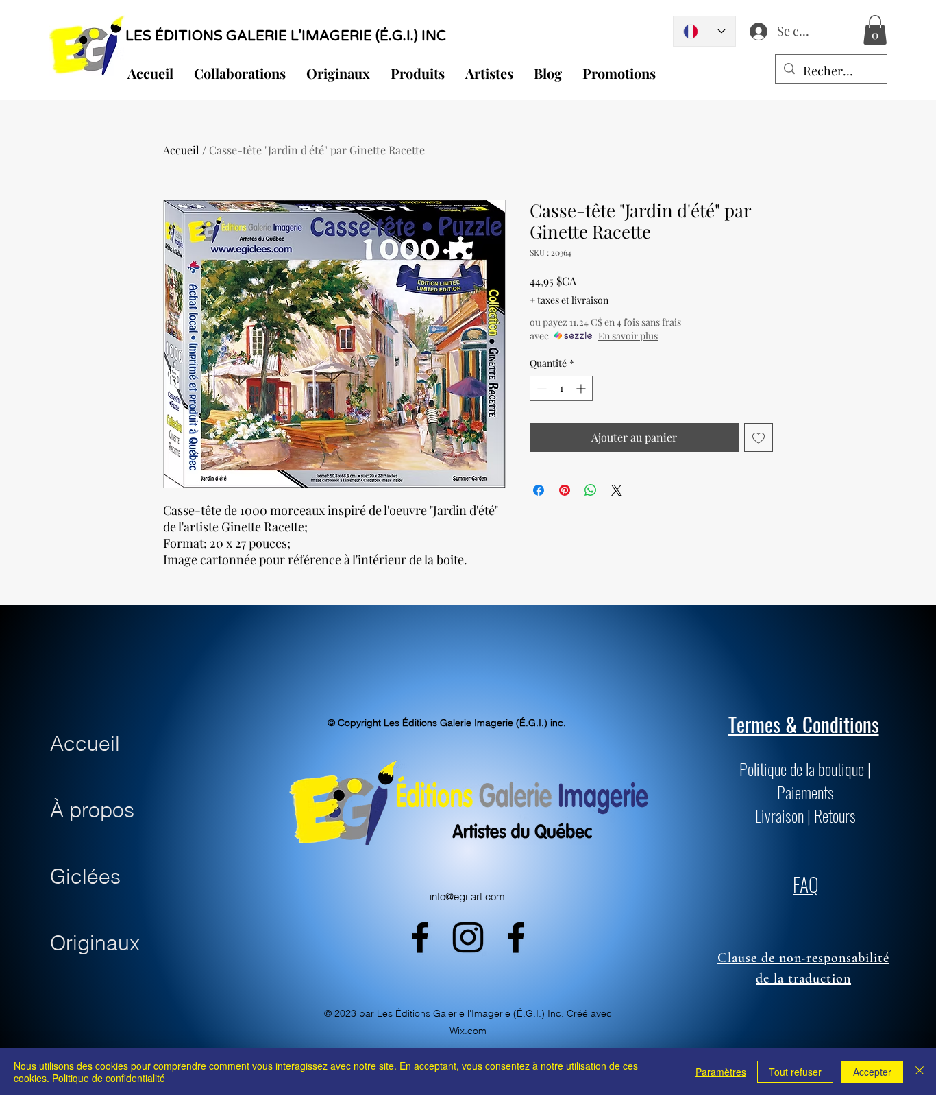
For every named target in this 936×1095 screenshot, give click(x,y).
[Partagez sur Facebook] (538, 490)
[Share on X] (616, 490)
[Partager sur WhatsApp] (590, 490)
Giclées (85, 876)
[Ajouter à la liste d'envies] (758, 437)
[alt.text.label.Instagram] (468, 937)
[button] (875, 30)
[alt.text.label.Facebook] (420, 937)
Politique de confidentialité (108, 1078)
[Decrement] (540, 388)
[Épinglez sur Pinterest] (564, 490)
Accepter (872, 1072)
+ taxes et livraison (569, 299)
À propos (92, 810)
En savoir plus (628, 335)
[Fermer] (919, 1071)
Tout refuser (795, 1072)
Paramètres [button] (720, 1072)
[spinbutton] (561, 388)
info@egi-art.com (467, 896)
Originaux (95, 943)
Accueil (181, 150)
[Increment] (582, 388)
